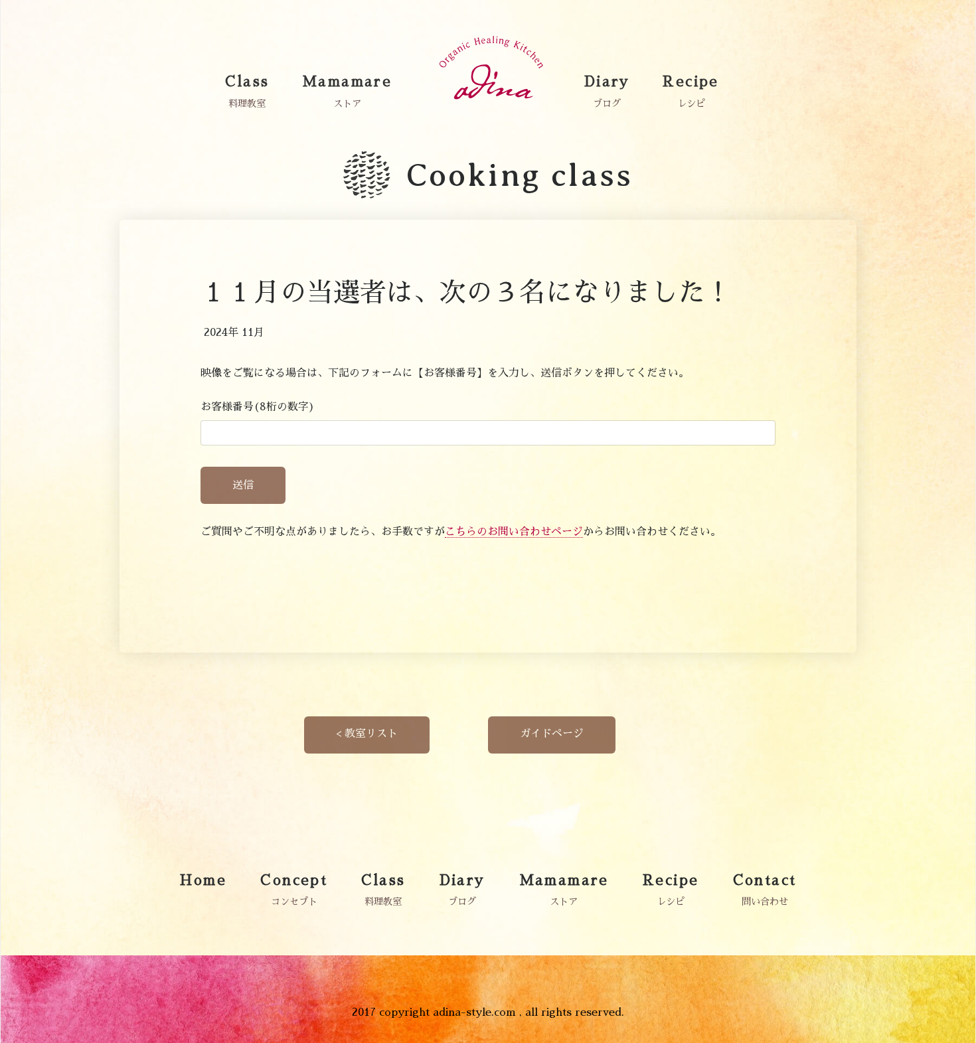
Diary (607, 81)
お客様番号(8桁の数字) (258, 407)
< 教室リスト (367, 733)
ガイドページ (552, 733)
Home (203, 880)
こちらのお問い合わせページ (514, 531)
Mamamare (347, 81)
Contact (765, 880)
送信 (243, 485)
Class (247, 81)
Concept (293, 880)
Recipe (690, 81)
